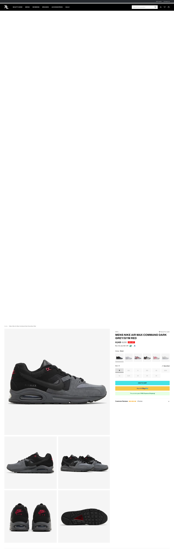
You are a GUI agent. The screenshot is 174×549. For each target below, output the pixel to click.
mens (27, 7)
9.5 (147, 370)
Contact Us (167, 1)
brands (45, 7)
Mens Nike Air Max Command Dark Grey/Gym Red (141, 336)
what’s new (17, 7)
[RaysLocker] (6, 7)
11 (119, 376)
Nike (116, 332)
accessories (57, 7)
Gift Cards (158, 1)
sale (68, 7)
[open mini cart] (169, 7)
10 (156, 370)
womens (36, 7)
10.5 (165, 370)
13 (147, 376)
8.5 (129, 370)
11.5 (128, 376)
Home (6, 326)
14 (156, 376)
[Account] (161, 7)
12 (138, 376)
